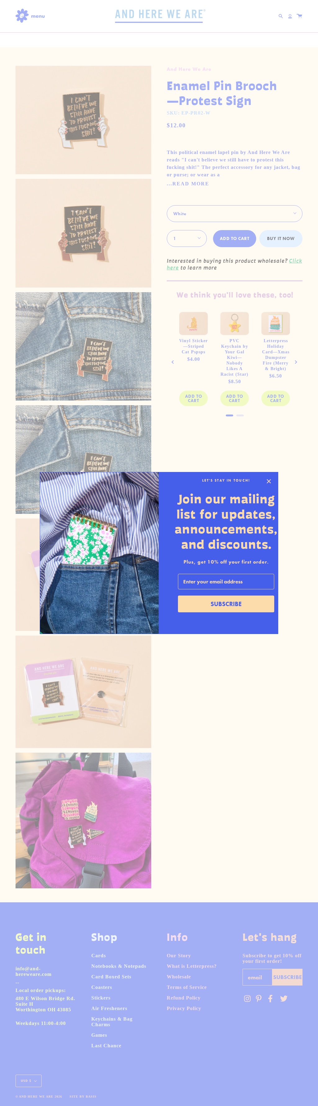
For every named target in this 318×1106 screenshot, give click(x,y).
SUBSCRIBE (226, 604)
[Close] (269, 481)
